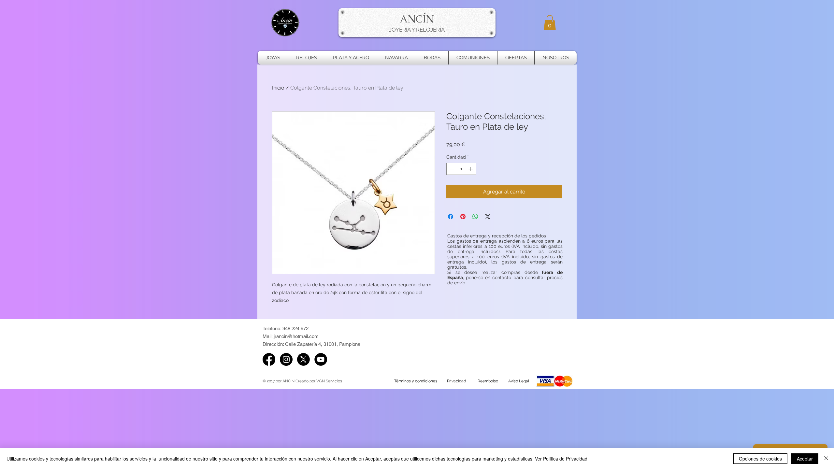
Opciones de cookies (760, 458)
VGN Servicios (329, 381)
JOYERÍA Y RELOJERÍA (417, 29)
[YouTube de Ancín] (320, 359)
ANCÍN (417, 18)
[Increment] (471, 169)
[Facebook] (269, 359)
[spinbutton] (461, 169)
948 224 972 (295, 328)
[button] (549, 22)
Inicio (278, 88)
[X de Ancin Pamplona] (303, 359)
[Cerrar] (826, 458)
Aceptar (805, 458)
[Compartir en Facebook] (450, 216)
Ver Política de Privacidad (561, 458)
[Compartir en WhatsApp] (475, 216)
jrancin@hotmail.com (296, 336)
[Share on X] (488, 216)
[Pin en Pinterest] (463, 216)
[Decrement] (451, 169)
